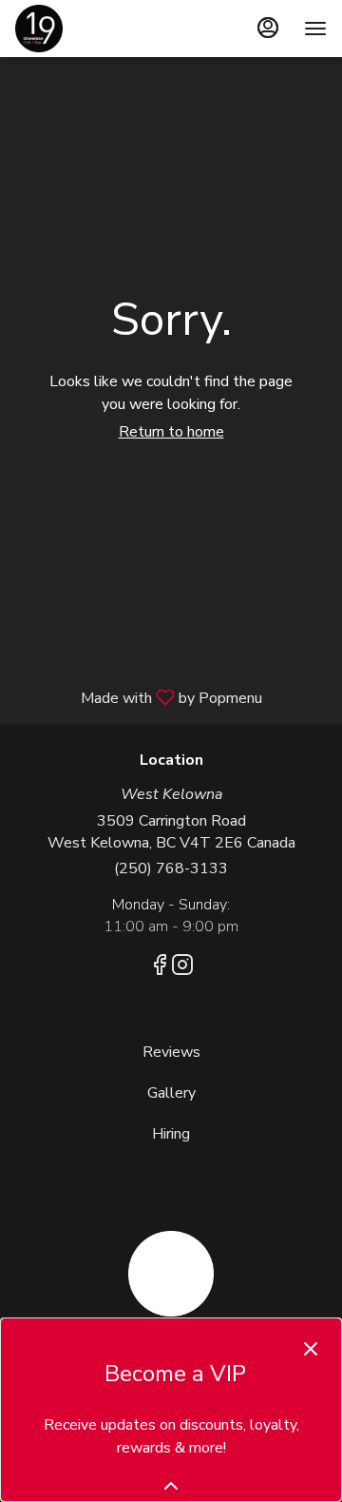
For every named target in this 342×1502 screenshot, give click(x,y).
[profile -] (267, 27)
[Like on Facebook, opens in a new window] (159, 968)
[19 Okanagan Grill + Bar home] (100, 28)
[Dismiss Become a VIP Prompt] (310, 1349)
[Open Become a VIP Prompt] (171, 1485)
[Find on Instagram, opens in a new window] (182, 968)
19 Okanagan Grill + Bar (171, 1274)
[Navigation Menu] (315, 28)
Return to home (171, 431)
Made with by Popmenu (138, 697)
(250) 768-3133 (171, 868)
